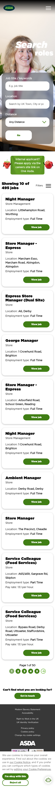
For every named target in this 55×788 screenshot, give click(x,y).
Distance (11, 114)
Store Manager (19, 518)
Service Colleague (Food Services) (23, 560)
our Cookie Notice (20, 762)
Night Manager (20, 199)
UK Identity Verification (27, 722)
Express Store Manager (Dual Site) (25, 298)
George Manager (21, 340)
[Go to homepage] (9, 7)
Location (11, 96)
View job (36, 227)
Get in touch (27, 695)
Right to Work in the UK (27, 719)
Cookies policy (27, 732)
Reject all (15, 782)
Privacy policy (27, 728)
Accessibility (27, 713)
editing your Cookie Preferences (32, 769)
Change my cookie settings (27, 735)
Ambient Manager (23, 477)
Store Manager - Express (21, 245)
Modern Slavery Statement (27, 709)
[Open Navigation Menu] (48, 8)
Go (18, 135)
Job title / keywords (18, 78)
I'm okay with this (15, 776)
